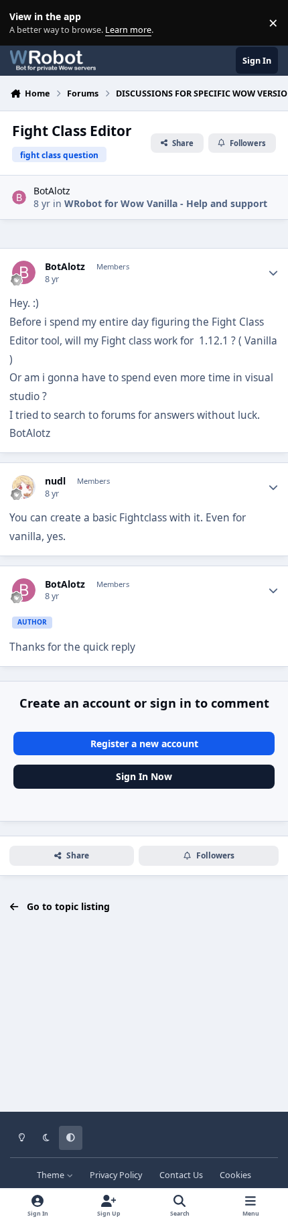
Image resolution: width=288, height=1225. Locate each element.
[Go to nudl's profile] (23, 487)
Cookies (235, 1175)
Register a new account (144, 743)
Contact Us (181, 1175)
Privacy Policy (116, 1175)
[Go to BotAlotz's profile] (19, 197)
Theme (51, 1175)
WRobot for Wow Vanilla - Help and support (165, 203)
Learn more (26, 23)
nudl (55, 481)
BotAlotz (51, 190)
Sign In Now (144, 776)
